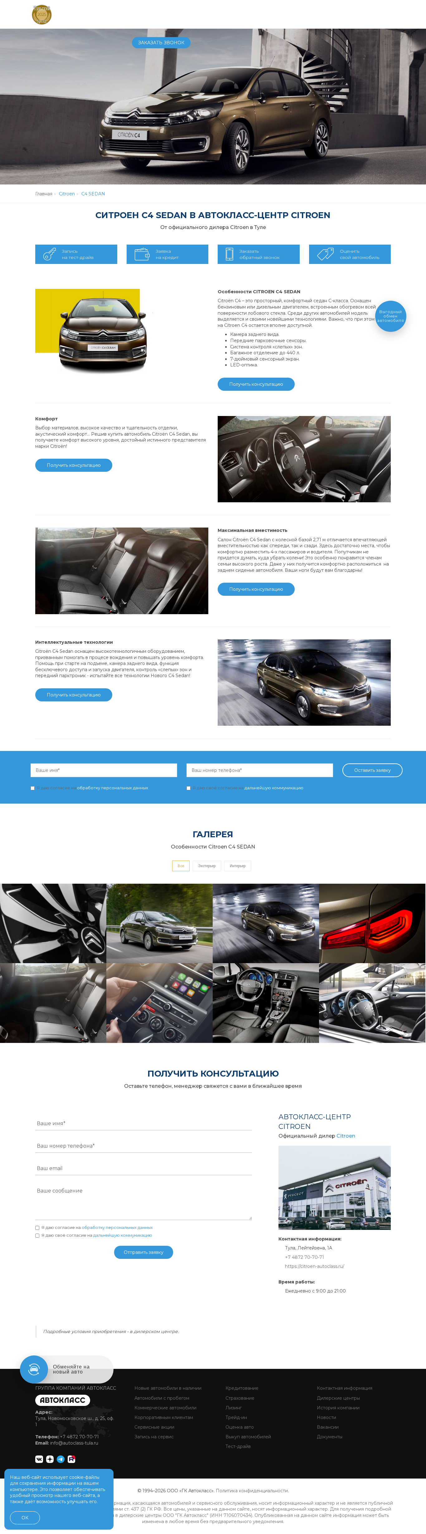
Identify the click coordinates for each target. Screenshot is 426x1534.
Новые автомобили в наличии (167, 1388)
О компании (267, 14)
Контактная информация (344, 1388)
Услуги (234, 14)
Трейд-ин (235, 1417)
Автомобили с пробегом (161, 1398)
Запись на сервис (153, 1437)
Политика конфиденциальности (252, 1490)
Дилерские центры (338, 1398)
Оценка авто (239, 1427)
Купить (182, 14)
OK (25, 1518)
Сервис (208, 14)
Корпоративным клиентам (163, 1417)
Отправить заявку (143, 1252)
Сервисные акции (153, 1427)
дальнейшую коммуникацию (273, 787)
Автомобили (148, 14)
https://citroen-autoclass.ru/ (314, 1266)
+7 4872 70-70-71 (314, 14)
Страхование (239, 1398)
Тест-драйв (237, 1446)
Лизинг (233, 1408)
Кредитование (241, 1388)
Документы (329, 1437)
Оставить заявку (372, 770)
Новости (326, 1417)
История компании (338, 1408)
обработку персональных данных (112, 787)
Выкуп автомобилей (247, 1437)
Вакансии (327, 1427)
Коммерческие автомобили (164, 1408)
